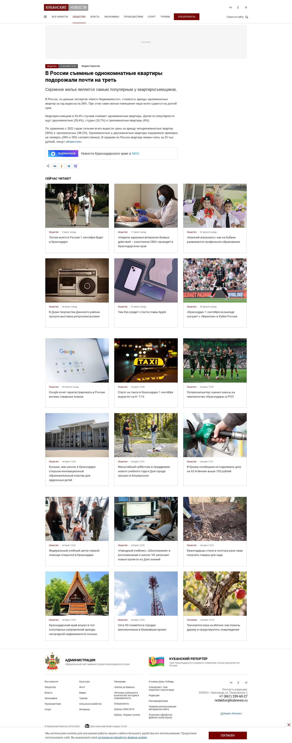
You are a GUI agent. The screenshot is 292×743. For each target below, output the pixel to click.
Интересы (84, 709)
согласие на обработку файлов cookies (122, 737)
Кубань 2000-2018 (124, 709)
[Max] (75, 166)
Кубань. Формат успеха (127, 714)
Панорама (120, 681)
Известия (73, 141)
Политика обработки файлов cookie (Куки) (160, 716)
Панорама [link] (192, 620)
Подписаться (66, 153)
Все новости (60, 16)
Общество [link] (54, 232)
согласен (228, 735)
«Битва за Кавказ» (124, 687)
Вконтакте (230, 7)
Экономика (111, 16)
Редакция (154, 695)
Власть (95, 16)
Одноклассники (238, 7)
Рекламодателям (158, 701)
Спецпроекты (186, 16)
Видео (82, 692)
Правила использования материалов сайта (162, 708)
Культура (84, 681)
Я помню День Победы (161, 681)
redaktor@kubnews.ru (231, 700)
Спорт (152, 16)
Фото (82, 687)
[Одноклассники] (61, 166)
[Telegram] (68, 166)
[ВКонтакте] (54, 166)
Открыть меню (45, 17)
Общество (79, 16)
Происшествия (133, 16)
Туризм (165, 16)
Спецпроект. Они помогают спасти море (161, 688)
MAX (135, 153)
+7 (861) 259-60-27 (233, 696)
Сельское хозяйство (90, 703)
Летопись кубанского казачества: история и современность (126, 695)
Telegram (245, 7)
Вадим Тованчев (91, 66)
